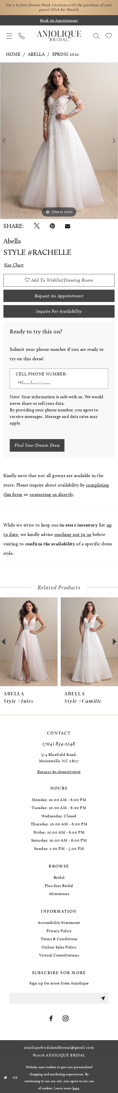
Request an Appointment (59, 296)
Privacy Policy (58, 930)
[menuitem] (9, 36)
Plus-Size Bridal (59, 885)
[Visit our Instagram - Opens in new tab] (65, 1019)
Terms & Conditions (59, 938)
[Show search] (96, 36)
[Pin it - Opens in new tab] (52, 226)
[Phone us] (21, 36)
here (75, 1088)
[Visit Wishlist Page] (109, 36)
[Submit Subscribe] (103, 998)
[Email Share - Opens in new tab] (67, 226)
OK (15, 1077)
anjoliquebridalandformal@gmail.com (59, 1047)
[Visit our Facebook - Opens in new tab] (51, 1019)
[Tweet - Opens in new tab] (37, 226)
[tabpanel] (59, 141)
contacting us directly (51, 494)
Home (13, 54)
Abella (36, 54)
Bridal (59, 877)
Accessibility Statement (59, 922)
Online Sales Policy (59, 947)
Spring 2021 (65, 54)
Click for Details (65, 9)
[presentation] (86, 641)
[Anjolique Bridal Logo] (58, 36)
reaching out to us (72, 534)
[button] (9, 36)
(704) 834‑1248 (59, 743)
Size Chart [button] (14, 265)
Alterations (59, 893)
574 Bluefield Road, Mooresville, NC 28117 (59, 757)
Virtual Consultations (59, 955)
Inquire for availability (59, 311)
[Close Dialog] (5, 1078)
